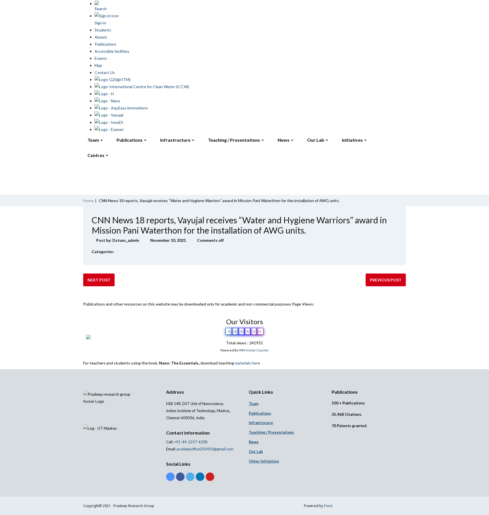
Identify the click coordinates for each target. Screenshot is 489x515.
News (284, 140)
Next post (98, 279)
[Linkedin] (200, 476)
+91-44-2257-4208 (190, 442)
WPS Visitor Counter (254, 350)
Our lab (256, 451)
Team (93, 140)
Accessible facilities (112, 51)
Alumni (101, 37)
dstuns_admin (125, 240)
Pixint (328, 505)
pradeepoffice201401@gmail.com (205, 449)
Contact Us (105, 72)
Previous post (386, 279)
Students (103, 29)
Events (101, 58)
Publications (105, 44)
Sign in (100, 22)
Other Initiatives (264, 461)
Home (88, 200)
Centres (96, 155)
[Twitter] (190, 476)
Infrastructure (175, 140)
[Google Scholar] (170, 476)
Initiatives (353, 140)
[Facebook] (180, 476)
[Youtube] (210, 476)
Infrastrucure (261, 422)
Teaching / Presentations (234, 140)
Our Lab (316, 140)
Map (98, 65)
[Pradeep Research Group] (83, 81)
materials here (247, 363)
